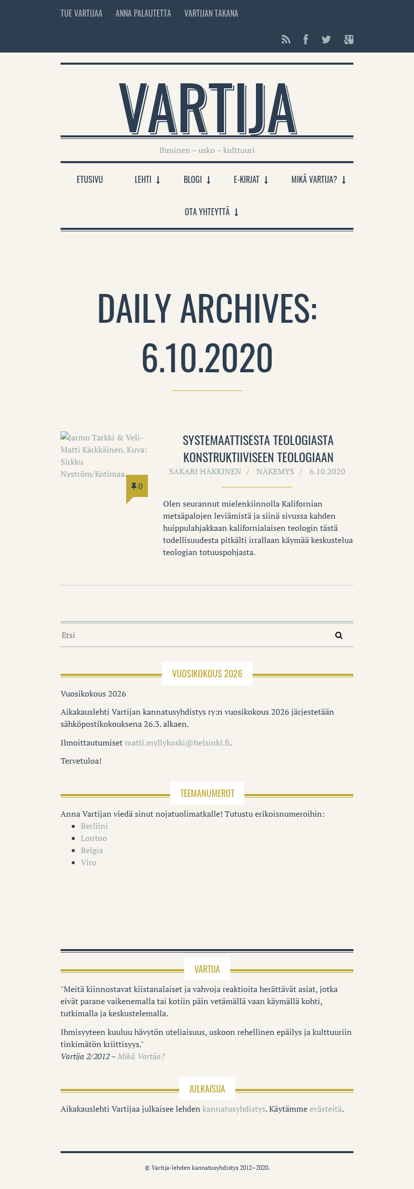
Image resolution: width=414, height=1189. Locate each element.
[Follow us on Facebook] (305, 39)
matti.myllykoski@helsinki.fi (177, 742)
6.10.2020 (327, 471)
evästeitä (325, 1108)
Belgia (92, 850)
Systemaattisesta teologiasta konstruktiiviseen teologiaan (258, 448)
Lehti (143, 179)
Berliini (94, 825)
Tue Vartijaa (81, 13)
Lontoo (94, 838)
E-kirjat (247, 179)
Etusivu (90, 179)
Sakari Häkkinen (205, 471)
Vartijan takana (211, 13)
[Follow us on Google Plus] (345, 39)
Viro (88, 862)
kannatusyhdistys (234, 1108)
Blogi (193, 179)
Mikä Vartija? (314, 179)
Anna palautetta (143, 13)
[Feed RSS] (286, 39)
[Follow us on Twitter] (326, 39)
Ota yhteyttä (207, 212)
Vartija (207, 105)
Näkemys (275, 471)
